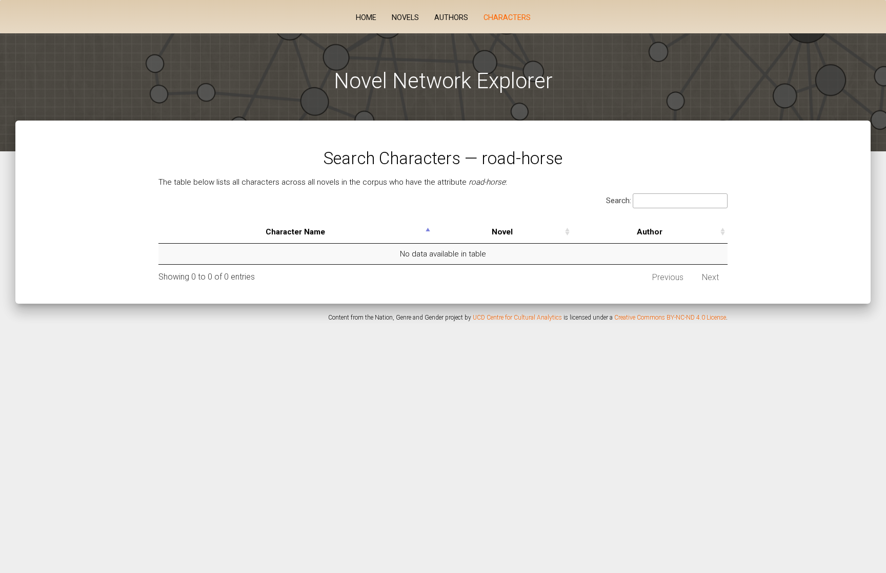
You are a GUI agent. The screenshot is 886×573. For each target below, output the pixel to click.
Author (649, 231)
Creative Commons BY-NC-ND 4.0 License (670, 317)
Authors (451, 17)
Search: (618, 200)
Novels (405, 17)
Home (366, 17)
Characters (507, 17)
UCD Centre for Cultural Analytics (517, 317)
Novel (502, 231)
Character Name (295, 231)
